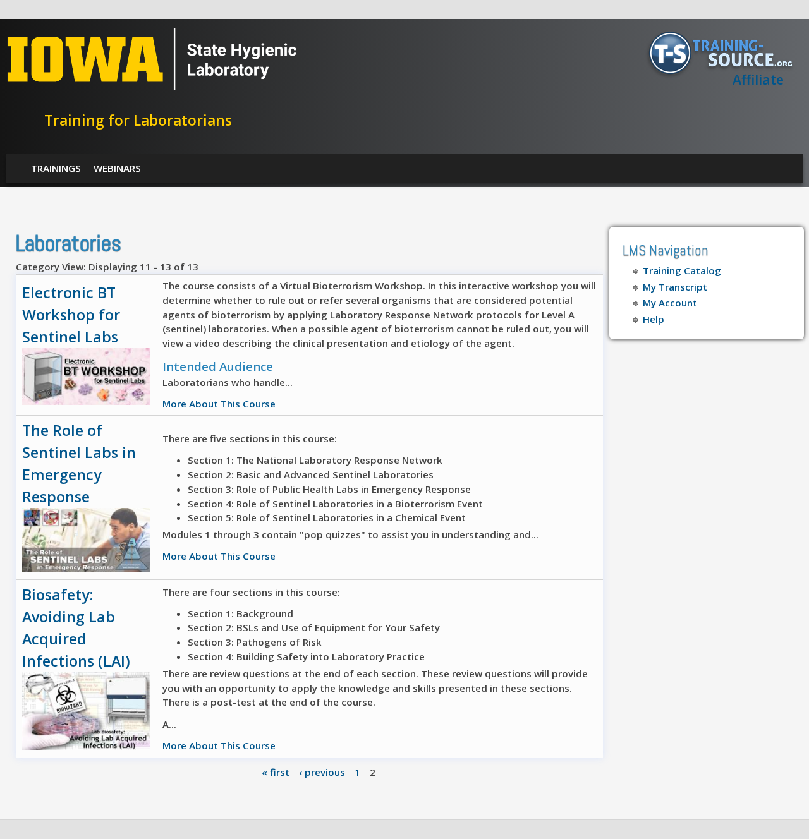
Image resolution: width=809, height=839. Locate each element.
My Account (670, 302)
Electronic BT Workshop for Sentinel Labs (71, 314)
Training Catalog (682, 270)
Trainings (56, 168)
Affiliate (758, 79)
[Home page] (151, 87)
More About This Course (219, 403)
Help (653, 319)
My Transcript (675, 287)
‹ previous (322, 771)
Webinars (117, 168)
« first (275, 771)
